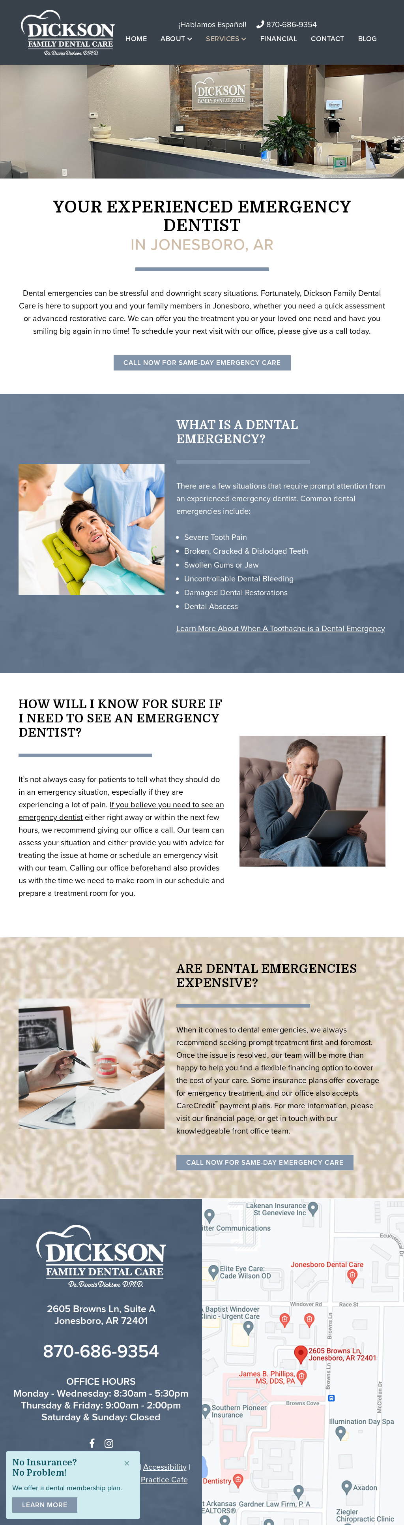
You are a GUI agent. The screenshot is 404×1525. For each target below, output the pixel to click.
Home (136, 38)
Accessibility (165, 1466)
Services (222, 38)
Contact (327, 38)
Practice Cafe (164, 1479)
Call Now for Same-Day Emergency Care (202, 362)
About (173, 38)
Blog (367, 38)
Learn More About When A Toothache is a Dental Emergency (280, 628)
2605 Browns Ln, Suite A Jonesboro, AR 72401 (101, 1314)
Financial (278, 38)
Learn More (44, 1505)
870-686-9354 (290, 24)
